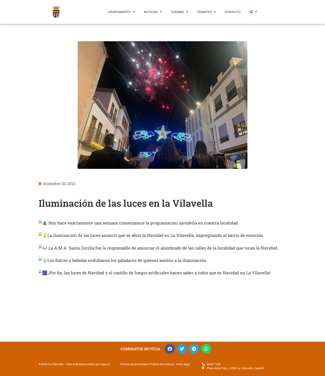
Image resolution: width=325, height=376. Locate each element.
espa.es (105, 364)
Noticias (151, 12)
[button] (170, 349)
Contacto (233, 12)
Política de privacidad (134, 364)
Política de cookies (161, 364)
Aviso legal (183, 364)
